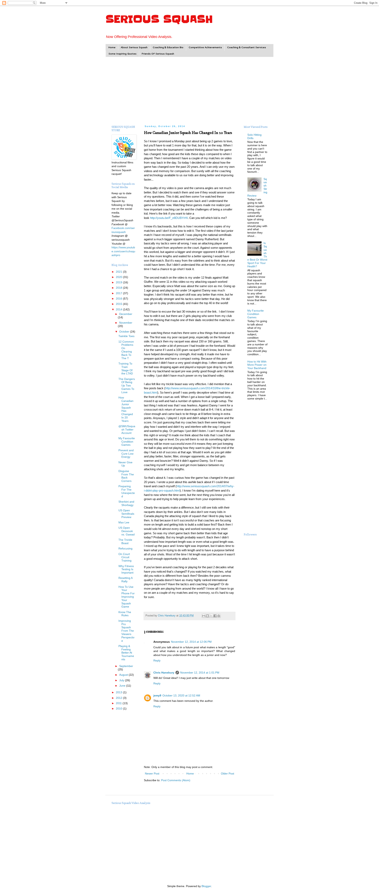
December (125, 314)
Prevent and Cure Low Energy (126, 454)
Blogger (206, 886)
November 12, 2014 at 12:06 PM (191, 641)
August (124, 674)
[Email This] (204, 616)
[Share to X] (211, 616)
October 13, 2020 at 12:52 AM (181, 695)
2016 (119, 298)
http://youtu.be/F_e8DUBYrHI (169, 218)
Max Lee (123, 522)
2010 (119, 708)
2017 (119, 293)
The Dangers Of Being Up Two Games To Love (126, 385)
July (122, 680)
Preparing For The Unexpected (126, 491)
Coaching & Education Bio (168, 47)
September (126, 666)
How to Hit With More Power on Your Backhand (256, 365)
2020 (119, 277)
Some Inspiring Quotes (122, 53)
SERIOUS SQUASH (159, 19)
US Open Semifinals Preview (126, 514)
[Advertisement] (189, 90)
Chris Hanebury (163, 672)
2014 (119, 309)
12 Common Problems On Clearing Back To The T (126, 350)
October (124, 331)
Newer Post (152, 773)
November (125, 322)
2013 (119, 692)
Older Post (227, 773)
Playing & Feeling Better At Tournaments (126, 652)
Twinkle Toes (126, 336)
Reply (156, 660)
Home (111, 47)
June (122, 685)
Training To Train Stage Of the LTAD (125, 368)
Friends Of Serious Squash (158, 53)
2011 (119, 703)
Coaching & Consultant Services (246, 47)
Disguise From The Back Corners (126, 475)
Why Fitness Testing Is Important (126, 569)
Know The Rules (124, 614)
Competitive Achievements (205, 47)
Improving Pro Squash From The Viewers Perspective (126, 630)
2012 (119, 697)
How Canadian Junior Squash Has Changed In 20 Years (125, 409)
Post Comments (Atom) (175, 780)
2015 (119, 303)
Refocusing (125, 548)
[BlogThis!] (207, 616)
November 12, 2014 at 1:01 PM (199, 672)
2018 (119, 287)
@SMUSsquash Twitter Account (126, 429)
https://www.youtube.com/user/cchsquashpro (123, 251)
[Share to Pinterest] (219, 616)
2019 (119, 282)
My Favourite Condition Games (126, 442)
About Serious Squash (134, 47)
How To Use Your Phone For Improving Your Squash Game (126, 596)
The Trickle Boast (125, 541)
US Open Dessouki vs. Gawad (126, 531)
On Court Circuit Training (124, 557)
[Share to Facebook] (215, 616)
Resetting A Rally (125, 579)
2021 (119, 271)
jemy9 (157, 695)
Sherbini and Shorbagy (126, 503)
